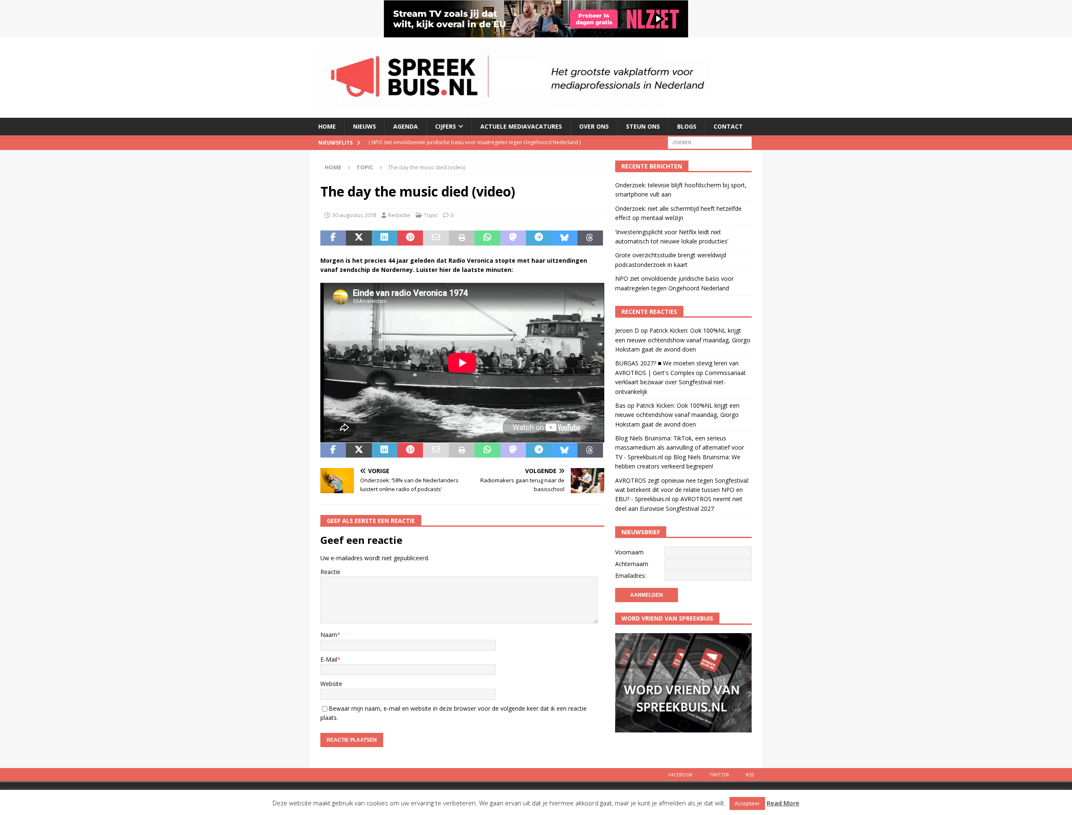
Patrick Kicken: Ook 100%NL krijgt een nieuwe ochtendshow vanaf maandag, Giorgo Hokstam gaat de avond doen (682, 339)
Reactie (330, 572)
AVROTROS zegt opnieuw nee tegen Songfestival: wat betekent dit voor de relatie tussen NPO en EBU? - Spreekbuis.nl (682, 489)
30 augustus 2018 (354, 215)
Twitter (719, 774)
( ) (474, 142)
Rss (750, 774)
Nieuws (364, 126)
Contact (728, 126)
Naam (328, 635)
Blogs (686, 126)
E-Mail (328, 659)
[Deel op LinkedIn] (384, 238)
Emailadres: (630, 576)
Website (331, 684)
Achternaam (631, 564)
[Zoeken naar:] (710, 142)
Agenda (405, 126)
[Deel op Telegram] (538, 238)
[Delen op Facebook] (333, 238)
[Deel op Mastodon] (513, 238)
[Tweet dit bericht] (358, 238)
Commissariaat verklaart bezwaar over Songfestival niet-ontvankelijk (680, 382)
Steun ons (643, 126)
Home (327, 126)
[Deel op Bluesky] (564, 238)
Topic (431, 215)
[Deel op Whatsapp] (487, 238)
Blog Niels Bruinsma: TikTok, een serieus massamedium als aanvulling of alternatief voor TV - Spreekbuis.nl (679, 447)
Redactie (399, 215)
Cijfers (445, 126)
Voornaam (629, 552)
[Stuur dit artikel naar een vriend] (435, 238)
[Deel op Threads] (590, 238)
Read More (783, 803)
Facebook (680, 774)
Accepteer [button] (747, 803)
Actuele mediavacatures (521, 126)
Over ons (594, 126)
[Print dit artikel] (461, 238)
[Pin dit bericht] (410, 238)
